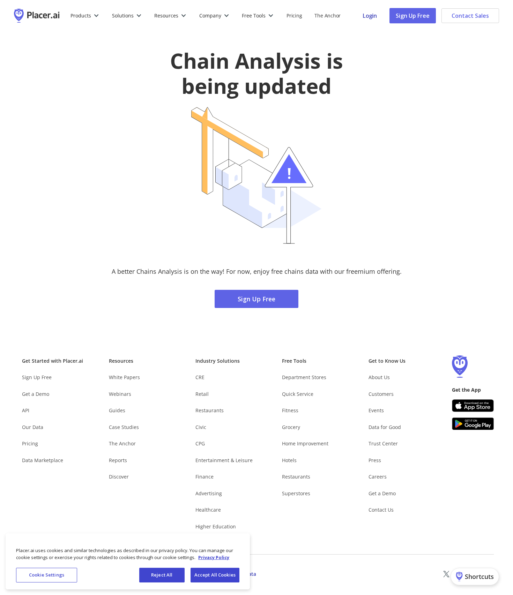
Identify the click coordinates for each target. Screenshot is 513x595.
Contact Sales (470, 16)
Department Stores (304, 377)
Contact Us (381, 509)
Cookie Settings (46, 575)
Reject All (161, 575)
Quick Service (297, 394)
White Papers (124, 377)
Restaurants (209, 410)
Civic (200, 427)
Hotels (289, 460)
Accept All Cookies (215, 575)
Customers (381, 394)
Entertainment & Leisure (224, 460)
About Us (379, 377)
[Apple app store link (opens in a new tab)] (473, 405)
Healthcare (208, 509)
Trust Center (383, 443)
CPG (200, 443)
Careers (378, 476)
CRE (200, 377)
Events (376, 410)
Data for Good (385, 427)
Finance (204, 476)
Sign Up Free (413, 16)
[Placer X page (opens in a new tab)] (446, 574)
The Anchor (122, 443)
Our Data (32, 427)
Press (375, 460)
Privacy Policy (213, 557)
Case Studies (124, 427)
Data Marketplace (42, 460)
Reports (118, 460)
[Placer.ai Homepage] (36, 16)
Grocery (291, 427)
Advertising (208, 493)
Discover (119, 476)
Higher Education (215, 526)
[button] (85, 16)
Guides (117, 410)
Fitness (290, 410)
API (25, 410)
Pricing (294, 15)
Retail (202, 394)
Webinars (120, 394)
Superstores (296, 493)
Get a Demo (35, 394)
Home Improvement (305, 443)
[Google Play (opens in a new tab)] (473, 423)
